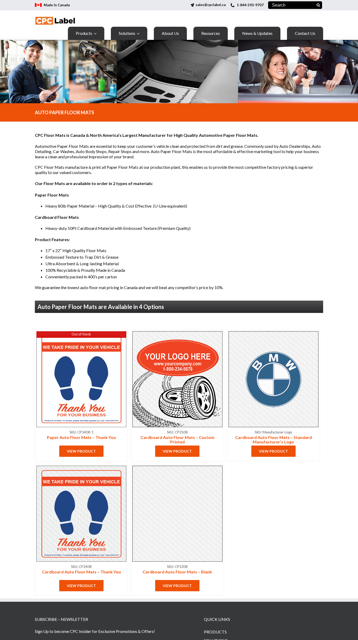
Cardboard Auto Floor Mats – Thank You (81, 571)
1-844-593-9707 (250, 5)
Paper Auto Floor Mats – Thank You (81, 437)
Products (215, 631)
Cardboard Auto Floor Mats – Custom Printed (177, 439)
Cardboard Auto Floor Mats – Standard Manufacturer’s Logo (273, 439)
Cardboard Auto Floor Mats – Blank (177, 571)
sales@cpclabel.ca (211, 5)
